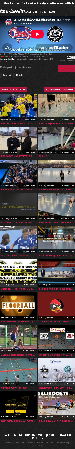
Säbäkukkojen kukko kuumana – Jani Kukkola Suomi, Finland (19, 354)
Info (35, 438)
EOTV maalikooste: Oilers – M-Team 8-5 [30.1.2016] (19, 255)
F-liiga (18, 435)
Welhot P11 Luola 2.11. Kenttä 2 (18, 420)
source (3, 56)
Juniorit (3, 59)
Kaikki (11, 59)
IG (42, 438)
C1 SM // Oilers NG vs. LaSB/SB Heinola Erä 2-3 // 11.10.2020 (57, 189)
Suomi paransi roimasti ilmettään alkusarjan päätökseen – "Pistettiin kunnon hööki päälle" (57, 288)
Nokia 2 (43, 156)
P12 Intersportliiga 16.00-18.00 (56, 123)
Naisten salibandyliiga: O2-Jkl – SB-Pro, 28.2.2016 (57, 354)
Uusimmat (68, 89)
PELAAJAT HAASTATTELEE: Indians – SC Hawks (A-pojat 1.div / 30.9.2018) (19, 156)
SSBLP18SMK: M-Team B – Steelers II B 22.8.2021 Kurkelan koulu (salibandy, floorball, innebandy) (19, 321)
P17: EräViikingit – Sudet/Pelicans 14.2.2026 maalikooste (57, 222)
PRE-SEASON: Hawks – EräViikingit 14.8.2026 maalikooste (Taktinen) (19, 123)
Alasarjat (65, 435)
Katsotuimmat (53, 89)
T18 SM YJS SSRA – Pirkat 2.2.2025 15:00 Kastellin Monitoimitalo (57, 321)
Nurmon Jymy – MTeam (14, 387)
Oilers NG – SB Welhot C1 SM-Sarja (19, 288)
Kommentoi (66, 68)
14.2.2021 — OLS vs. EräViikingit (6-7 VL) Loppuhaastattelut (19, 222)
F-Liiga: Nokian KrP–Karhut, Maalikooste (57, 420)
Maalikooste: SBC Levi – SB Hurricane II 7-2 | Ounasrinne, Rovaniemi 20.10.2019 (57, 387)
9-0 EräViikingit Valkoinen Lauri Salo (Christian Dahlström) (57, 255)
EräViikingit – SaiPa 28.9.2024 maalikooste (19, 189)
